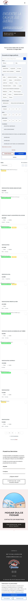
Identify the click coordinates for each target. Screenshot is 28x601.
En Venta (6, 192)
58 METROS (8, 279)
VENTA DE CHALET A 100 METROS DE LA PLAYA (13, 215)
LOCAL (3, 279)
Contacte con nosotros (14, 481)
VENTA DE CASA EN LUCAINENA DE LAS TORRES (13, 331)
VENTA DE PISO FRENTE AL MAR (10, 301)
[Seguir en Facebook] (13, 572)
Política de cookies (19, 592)
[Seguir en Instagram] (15, 572)
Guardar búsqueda (7, 153)
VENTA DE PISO (5, 244)
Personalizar (7, 598)
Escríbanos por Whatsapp (14, 525)
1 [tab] (11, 212)
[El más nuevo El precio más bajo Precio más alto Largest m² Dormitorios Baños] (6, 165)
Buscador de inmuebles (10, 34)
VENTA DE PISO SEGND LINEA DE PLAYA (11, 188)
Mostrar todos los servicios (7, 146)
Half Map (26, 165)
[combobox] (7, 63)
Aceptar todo (14, 595)
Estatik (16, 439)
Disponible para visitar (6, 227)
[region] (14, 591)
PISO (3, 192)
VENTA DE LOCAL (6, 274)
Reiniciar (14, 157)
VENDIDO (3, 170)
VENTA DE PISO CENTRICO (8, 360)
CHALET (3, 222)
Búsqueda (21, 153)
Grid (23, 165)
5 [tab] (16, 212)
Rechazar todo (19, 598)
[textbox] (7, 63)
